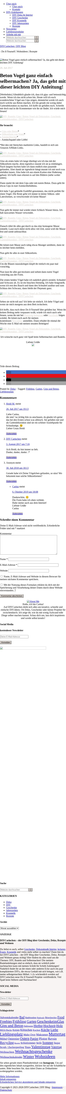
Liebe (54, 1030)
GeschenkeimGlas (50, 1021)
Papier (34, 1038)
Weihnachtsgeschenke (33, 1051)
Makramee (42, 1034)
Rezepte (10, 916)
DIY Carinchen (13, 439)
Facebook (53, 315)
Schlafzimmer (28, 1042)
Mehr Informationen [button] (9, 1076)
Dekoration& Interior (46, 949)
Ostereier (13, 1038)
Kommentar (6, 533)
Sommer (47, 1042)
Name (4, 559)
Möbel (3, 1038)
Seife (39, 1042)
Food (60, 1017)
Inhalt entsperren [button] (8, 1079)
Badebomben (30, 1017)
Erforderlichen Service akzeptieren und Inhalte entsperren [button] (28, 1082)
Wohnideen (45, 1056)
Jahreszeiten (12, 910)
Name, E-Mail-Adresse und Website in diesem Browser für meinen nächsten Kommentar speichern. (30, 578)
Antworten (11, 433)
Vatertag (56, 1047)
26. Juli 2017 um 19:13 (17, 409)
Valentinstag (40, 1047)
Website (4, 570)
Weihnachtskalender (11, 1057)
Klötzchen (26, 1029)
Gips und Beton (51, 389)
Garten (39, 389)
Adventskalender (9, 1017)
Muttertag (57, 1034)
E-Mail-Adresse (8, 565)
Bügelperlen (51, 1017)
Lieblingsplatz (7, 391)
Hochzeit (49, 1026)
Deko (13, 389)
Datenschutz (6, 1090)
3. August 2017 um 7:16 (18, 444)
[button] (8, 372)
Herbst (38, 1026)
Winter (28, 1056)
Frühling (30, 389)
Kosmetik (11, 913)
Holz (59, 1026)
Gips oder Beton (10, 131)
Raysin (52, 1038)
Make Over (29, 1034)
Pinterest (28, 315)
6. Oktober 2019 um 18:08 (25, 492)
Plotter (43, 1038)
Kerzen (16, 1030)
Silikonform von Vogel (13, 134)
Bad (22, 1017)
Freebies (6, 1021)
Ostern (24, 1038)
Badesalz (41, 1018)
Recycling (7, 1042)
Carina (15, 486)
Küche (45, 1030)
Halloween (28, 1026)
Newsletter (17, 320)
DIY (8, 904)
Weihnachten (7, 1052)
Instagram (38, 315)
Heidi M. (10, 403)
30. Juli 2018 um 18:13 (17, 468)
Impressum (57, 1087)
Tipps (28, 1047)
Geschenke (11, 907)
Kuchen (36, 1030)
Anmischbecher (9, 137)
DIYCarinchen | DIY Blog (13, 46)
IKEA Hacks (6, 1030)
